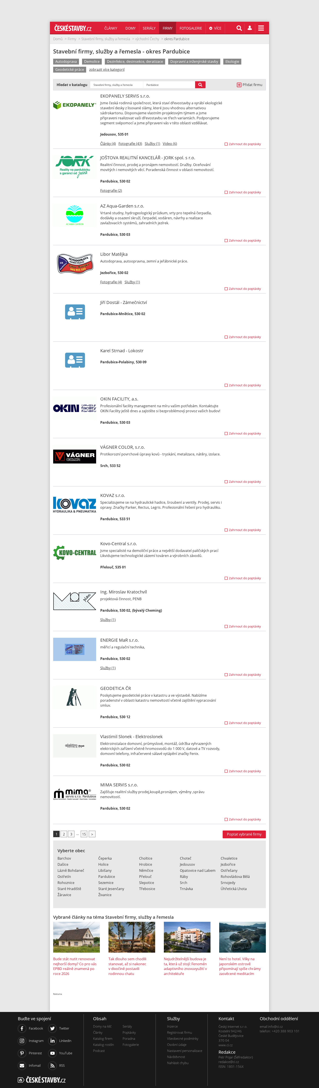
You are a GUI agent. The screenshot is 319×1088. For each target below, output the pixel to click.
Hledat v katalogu (72, 84)
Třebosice (147, 888)
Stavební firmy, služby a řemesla (105, 39)
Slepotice (146, 882)
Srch (183, 882)
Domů (57, 39)
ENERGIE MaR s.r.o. (119, 640)
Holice (103, 864)
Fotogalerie (191, 28)
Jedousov (187, 864)
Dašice (63, 864)
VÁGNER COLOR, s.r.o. (122, 447)
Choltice (145, 858)
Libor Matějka (114, 254)
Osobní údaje (176, 1044)
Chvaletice (229, 858)
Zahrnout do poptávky (245, 144)
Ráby (184, 876)
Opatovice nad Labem (197, 870)
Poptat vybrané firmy (244, 834)
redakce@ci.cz (229, 1062)
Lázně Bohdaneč (71, 870)
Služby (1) (152, 143)
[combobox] (116, 84)
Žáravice (64, 894)
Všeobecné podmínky (182, 1038)
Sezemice (105, 882)
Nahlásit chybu (178, 1063)
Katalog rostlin (103, 1044)
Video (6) (170, 143)
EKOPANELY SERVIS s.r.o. (125, 96)
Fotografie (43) (130, 143)
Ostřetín (64, 876)
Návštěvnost (176, 1057)
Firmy (168, 28)
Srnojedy (228, 882)
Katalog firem (102, 1038)
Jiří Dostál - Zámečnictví (123, 302)
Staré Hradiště (69, 888)
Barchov (64, 858)
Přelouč (145, 876)
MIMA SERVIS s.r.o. (119, 785)
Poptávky (129, 1032)
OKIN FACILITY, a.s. (119, 399)
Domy (130, 28)
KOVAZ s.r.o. (112, 495)
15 (84, 834)
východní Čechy (147, 39)
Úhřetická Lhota (234, 888)
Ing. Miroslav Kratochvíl (123, 592)
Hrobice (145, 864)
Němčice (146, 870)
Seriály (149, 28)
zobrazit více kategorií (107, 69)
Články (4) (108, 143)
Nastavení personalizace (184, 1050)
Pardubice (106, 876)
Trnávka (186, 888)
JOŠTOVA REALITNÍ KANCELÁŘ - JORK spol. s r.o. (147, 158)
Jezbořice (228, 864)
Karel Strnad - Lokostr (121, 351)
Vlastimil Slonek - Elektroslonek (131, 736)
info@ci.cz (275, 1026)
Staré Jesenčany (111, 888)
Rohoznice (66, 882)
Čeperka (105, 858)
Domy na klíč (102, 1026)
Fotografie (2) (111, 190)
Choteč (185, 858)
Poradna (129, 1038)
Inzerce (172, 1026)
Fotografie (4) (111, 282)
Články (110, 28)
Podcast (99, 1050)
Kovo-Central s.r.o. (118, 543)
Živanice (105, 894)
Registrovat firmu (179, 1032)
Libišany (105, 870)
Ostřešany (229, 870)
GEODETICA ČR (115, 688)
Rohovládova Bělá (235, 876)
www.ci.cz (226, 1045)
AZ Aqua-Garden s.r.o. (122, 206)
